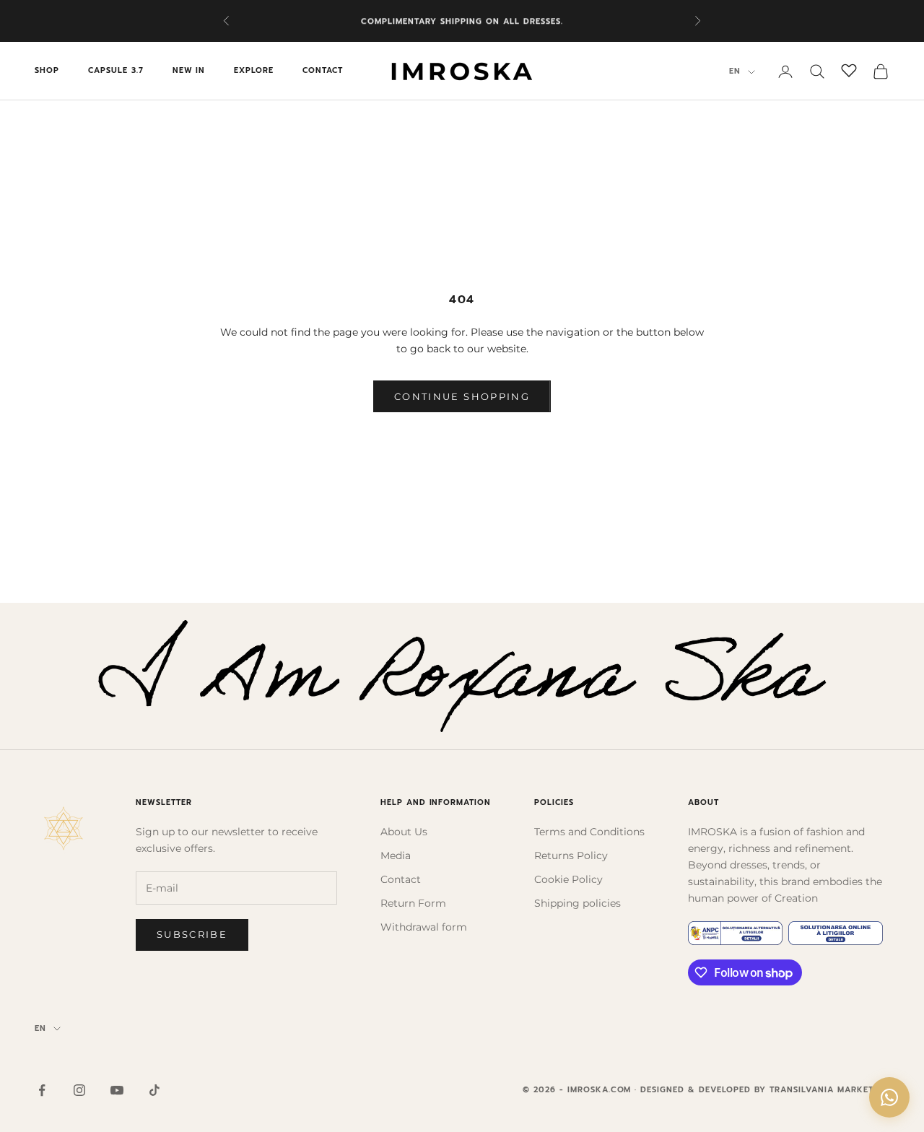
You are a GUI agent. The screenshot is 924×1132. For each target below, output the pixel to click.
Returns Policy (571, 855)
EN (735, 72)
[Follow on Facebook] (42, 1090)
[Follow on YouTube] (117, 1090)
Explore (254, 71)
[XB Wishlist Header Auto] (849, 69)
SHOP (47, 71)
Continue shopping (462, 396)
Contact (400, 879)
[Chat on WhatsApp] (889, 1097)
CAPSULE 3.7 (116, 71)
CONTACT (322, 71)
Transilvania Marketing (829, 1090)
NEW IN (189, 71)
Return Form (413, 903)
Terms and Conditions (589, 831)
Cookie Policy (568, 879)
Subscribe (192, 934)
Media (395, 855)
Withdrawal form (423, 926)
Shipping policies (577, 903)
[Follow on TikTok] (154, 1090)
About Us (403, 831)
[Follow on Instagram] (79, 1090)
